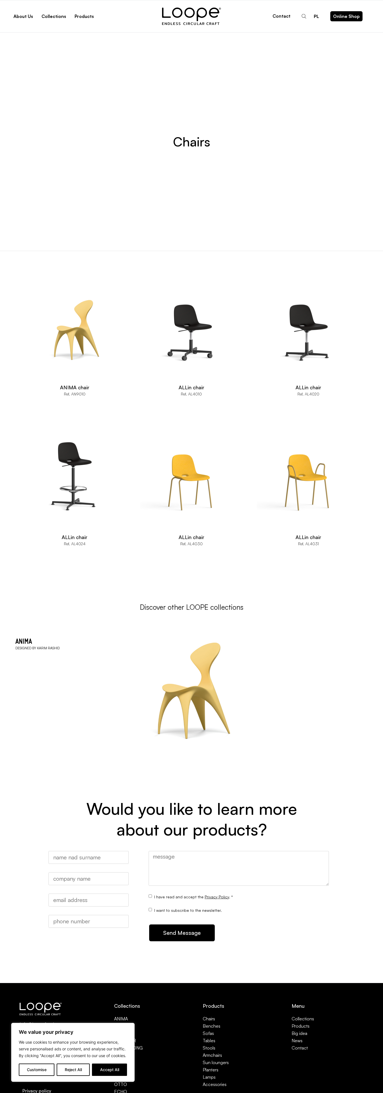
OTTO (120, 1084)
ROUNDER (125, 1040)
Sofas (208, 1033)
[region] (73, 1052)
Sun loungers (216, 1062)
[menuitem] (316, 16)
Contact (281, 16)
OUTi (119, 1077)
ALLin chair (191, 387)
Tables (209, 1040)
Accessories (215, 1084)
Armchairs (212, 1055)
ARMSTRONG (128, 1048)
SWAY (120, 1026)
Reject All (73, 1069)
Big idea (299, 1033)
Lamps (209, 1077)
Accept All (109, 1069)
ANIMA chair (74, 387)
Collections (303, 1018)
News (297, 1040)
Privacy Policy (217, 896)
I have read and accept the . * (193, 896)
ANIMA (121, 1018)
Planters (210, 1070)
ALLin (119, 1062)
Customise (37, 1069)
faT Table (123, 1070)
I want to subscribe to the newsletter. (188, 910)
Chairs (209, 1018)
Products (301, 1026)
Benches (211, 1026)
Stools (209, 1048)
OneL (119, 1055)
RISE (119, 1033)
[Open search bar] (304, 16)
